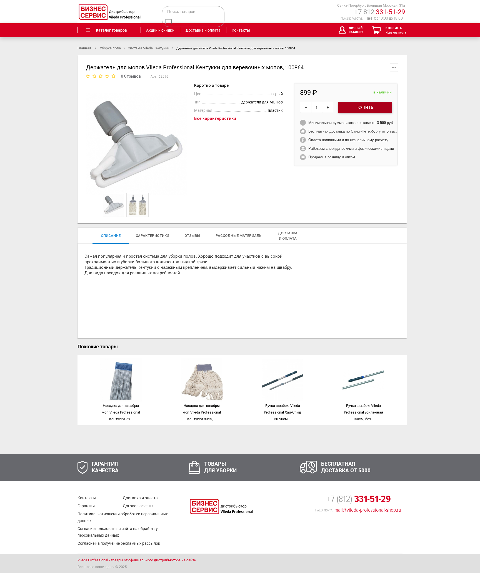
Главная (85, 48)
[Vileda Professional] (109, 11)
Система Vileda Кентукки (148, 48)
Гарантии (86, 506)
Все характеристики (215, 118)
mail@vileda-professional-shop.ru (367, 510)
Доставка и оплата (140, 498)
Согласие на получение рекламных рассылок (119, 543)
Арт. (154, 76)
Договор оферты (138, 506)
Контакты (87, 498)
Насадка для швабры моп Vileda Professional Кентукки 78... (121, 412)
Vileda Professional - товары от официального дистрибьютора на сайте (137, 560)
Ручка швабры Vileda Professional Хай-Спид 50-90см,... (282, 412)
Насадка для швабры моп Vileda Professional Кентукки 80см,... (201, 412)
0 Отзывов (131, 76)
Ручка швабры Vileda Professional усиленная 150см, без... (363, 412)
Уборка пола (110, 48)
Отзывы (192, 236)
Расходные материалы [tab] (239, 236)
